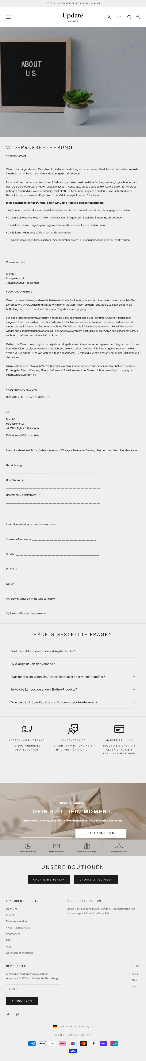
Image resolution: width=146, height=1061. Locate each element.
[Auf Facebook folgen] (8, 1015)
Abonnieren (22, 1001)
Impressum (13, 934)
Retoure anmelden (17, 921)
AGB (9, 946)
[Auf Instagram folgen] (18, 1015)
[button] (119, 17)
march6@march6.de (27, 435)
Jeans (135, 986)
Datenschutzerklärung (19, 953)
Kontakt (10, 915)
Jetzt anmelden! (101, 833)
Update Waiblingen (96, 879)
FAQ (8, 940)
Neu (134, 980)
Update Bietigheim (49, 879)
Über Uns (11, 908)
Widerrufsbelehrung (18, 927)
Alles (135, 974)
